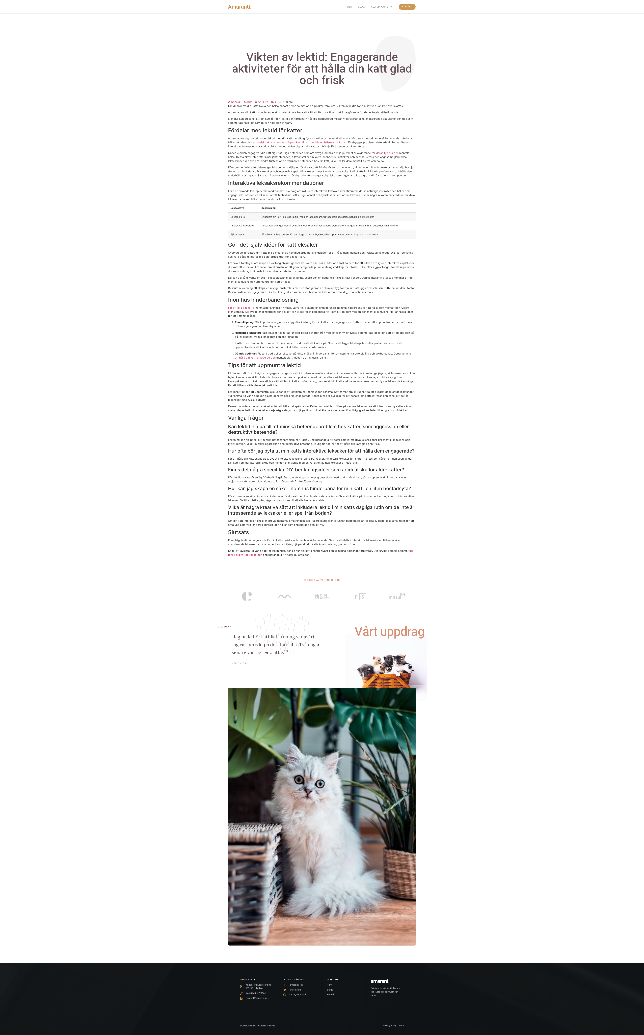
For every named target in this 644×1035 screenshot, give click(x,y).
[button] (407, 7)
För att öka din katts (241, 307)
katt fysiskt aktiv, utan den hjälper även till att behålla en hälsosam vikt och (299, 142)
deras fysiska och (387, 153)
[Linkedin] (331, 1026)
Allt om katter (380, 6)
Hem (349, 6)
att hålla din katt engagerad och (255, 357)
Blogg (362, 6)
